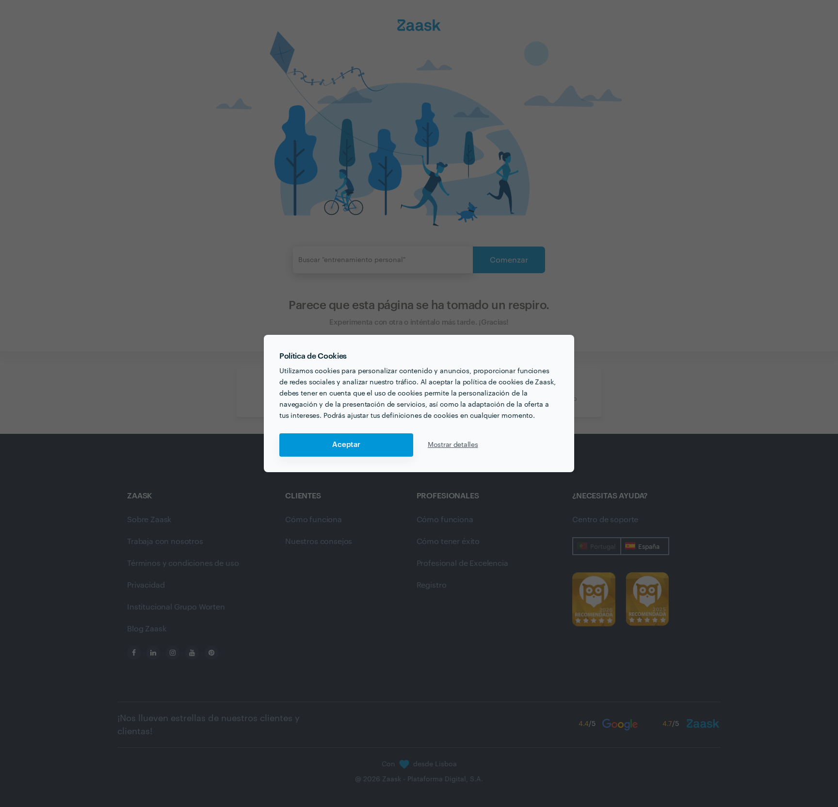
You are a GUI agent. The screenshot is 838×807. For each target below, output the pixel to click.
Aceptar (346, 444)
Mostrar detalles (453, 445)
